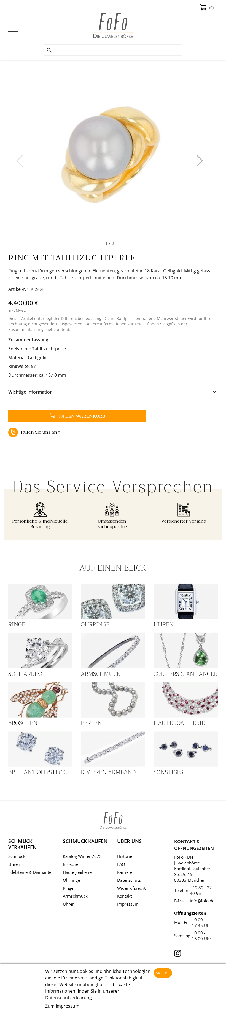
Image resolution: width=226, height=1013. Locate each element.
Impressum (128, 904)
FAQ (121, 864)
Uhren (164, 624)
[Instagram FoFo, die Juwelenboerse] (177, 952)
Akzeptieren (163, 972)
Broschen (22, 723)
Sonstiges (168, 772)
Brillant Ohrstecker (40, 772)
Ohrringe (95, 624)
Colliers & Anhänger (185, 674)
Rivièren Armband (108, 772)
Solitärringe (28, 674)
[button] (199, 161)
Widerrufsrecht (131, 888)
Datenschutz (129, 880)
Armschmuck (100, 674)
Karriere (124, 872)
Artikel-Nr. (18, 289)
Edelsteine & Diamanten (31, 872)
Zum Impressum (62, 1006)
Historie (124, 856)
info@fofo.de (202, 900)
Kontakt (124, 896)
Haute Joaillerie (179, 723)
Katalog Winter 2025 (82, 856)
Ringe (16, 624)
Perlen (91, 723)
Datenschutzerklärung (68, 998)
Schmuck (16, 856)
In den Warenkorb (56, 416)
